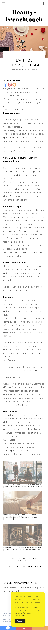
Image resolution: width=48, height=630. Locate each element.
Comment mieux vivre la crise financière (24, 559)
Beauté (14, 69)
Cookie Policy (20, 616)
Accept (20, 621)
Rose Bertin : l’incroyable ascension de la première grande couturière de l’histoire (22, 548)
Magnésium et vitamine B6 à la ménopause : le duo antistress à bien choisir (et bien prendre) (22, 517)
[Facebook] (5, 85)
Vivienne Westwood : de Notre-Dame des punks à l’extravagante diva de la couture (22, 486)
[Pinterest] (10, 85)
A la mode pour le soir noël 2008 (24, 567)
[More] (14, 85)
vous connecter (23, 588)
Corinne (21, 69)
